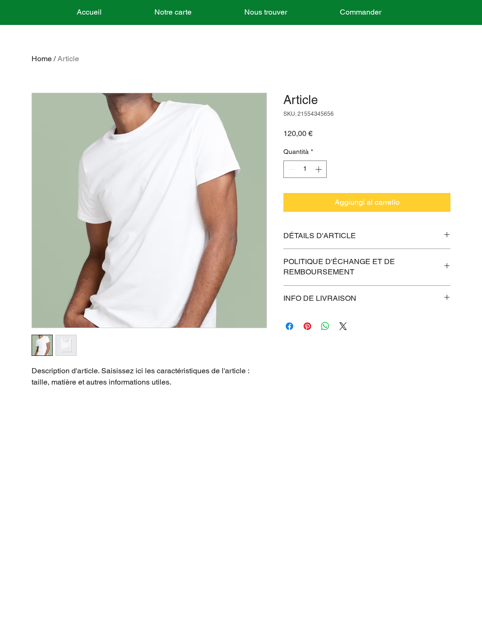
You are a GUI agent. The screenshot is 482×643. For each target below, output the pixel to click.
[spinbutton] (305, 169)
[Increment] (319, 169)
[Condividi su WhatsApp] (325, 326)
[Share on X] (343, 326)
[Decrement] (291, 169)
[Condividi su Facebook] (289, 326)
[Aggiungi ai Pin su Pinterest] (307, 326)
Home (42, 58)
